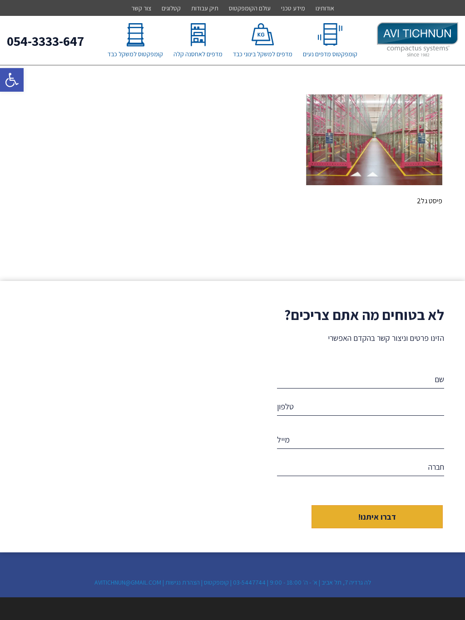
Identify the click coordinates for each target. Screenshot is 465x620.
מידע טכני (293, 8)
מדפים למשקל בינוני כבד (262, 54)
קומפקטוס (216, 582)
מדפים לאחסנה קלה (198, 54)
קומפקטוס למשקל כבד (135, 54)
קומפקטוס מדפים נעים (330, 54)
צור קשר (141, 8)
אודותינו (325, 8)
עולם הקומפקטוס (250, 8)
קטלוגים (171, 8)
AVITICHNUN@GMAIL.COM (127, 582)
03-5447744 (249, 582)
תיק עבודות (204, 8)
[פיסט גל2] (374, 182)
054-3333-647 (45, 41)
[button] (12, 80)
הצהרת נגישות (182, 582)
